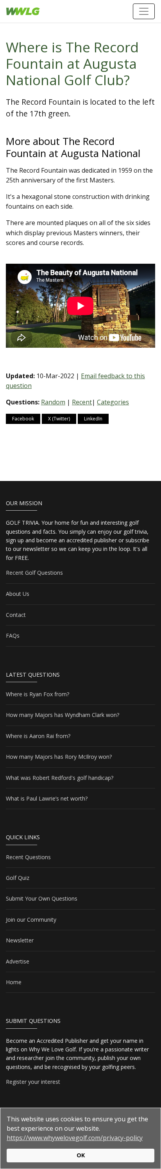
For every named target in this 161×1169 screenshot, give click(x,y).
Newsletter (20, 940)
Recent (82, 402)
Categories (113, 402)
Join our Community (31, 919)
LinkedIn (93, 418)
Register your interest (33, 1081)
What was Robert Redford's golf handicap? (59, 777)
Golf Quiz (17, 877)
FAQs (13, 635)
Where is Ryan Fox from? (37, 694)
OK (81, 1155)
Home (13, 982)
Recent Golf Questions (34, 572)
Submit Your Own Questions (41, 898)
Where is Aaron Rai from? (38, 736)
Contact (16, 614)
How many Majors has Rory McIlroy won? (59, 756)
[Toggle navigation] (144, 11)
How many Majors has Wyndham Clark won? (62, 715)
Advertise (17, 961)
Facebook (23, 418)
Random (53, 402)
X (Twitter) (59, 418)
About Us (17, 593)
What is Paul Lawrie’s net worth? (47, 798)
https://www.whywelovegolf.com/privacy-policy (75, 1137)
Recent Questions (28, 857)
